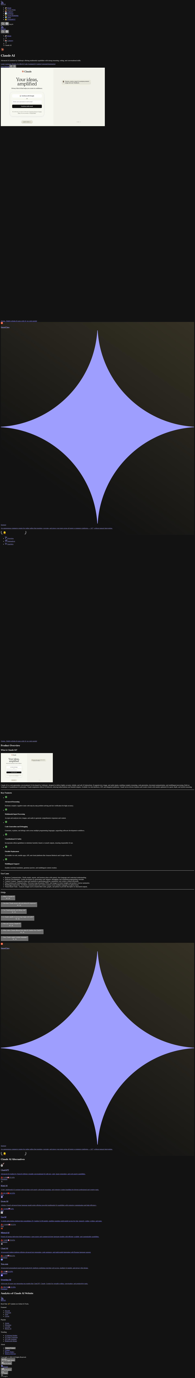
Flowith (7, 1311)
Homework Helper (11, 1341)
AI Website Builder (11, 1335)
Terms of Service (10, 1354)
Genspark (8, 1312)
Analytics (10, 544)
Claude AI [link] (8, 45)
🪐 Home (8, 36)
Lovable (7, 1327)
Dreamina (8, 1325)
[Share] (11, 66)
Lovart (7, 1316)
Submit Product (10, 1348)
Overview (10, 538)
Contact (7, 1350)
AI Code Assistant (11, 1339)
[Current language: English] (7, 23)
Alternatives (11, 541)
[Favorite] (14, 66)
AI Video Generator (11, 1337)
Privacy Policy (9, 1352)
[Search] (3, 23)
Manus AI (8, 1328)
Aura (6, 1314)
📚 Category (9, 40)
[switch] (1, 1164)
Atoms (7, 1323)
